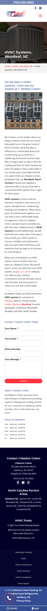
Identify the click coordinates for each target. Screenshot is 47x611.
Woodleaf (26, 304)
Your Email (11, 338)
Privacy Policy (23, 600)
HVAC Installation (23, 577)
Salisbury (9, 300)
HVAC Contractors (23, 564)
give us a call (22, 271)
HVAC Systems (23, 571)
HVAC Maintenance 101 (23, 538)
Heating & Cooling (23, 552)
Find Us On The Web (23, 478)
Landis (8, 304)
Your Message (13, 359)
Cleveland (16, 304)
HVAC (23, 558)
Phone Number (12, 349)
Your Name (12, 328)
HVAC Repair (23, 583)
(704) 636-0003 (23, 2)
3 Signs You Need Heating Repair (23, 525)
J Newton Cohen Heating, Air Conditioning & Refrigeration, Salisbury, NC (25, 594)
